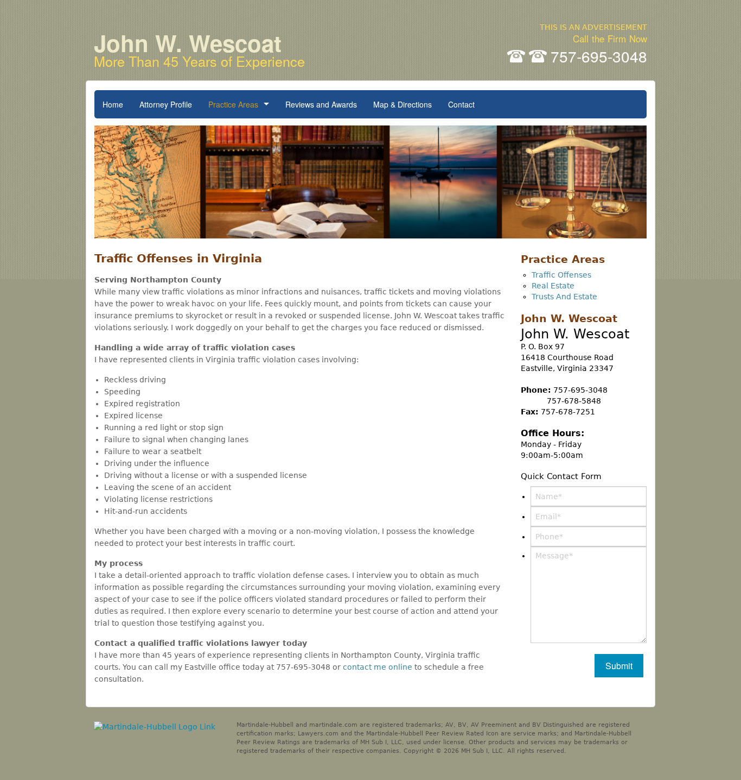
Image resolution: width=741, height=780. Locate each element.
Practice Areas (233, 104)
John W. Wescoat (199, 47)
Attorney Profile (165, 104)
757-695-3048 (599, 55)
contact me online (377, 667)
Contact (461, 104)
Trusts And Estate (564, 296)
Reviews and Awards (321, 104)
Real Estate (553, 285)
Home (113, 104)
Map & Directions (402, 104)
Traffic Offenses (561, 275)
